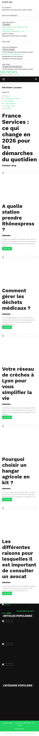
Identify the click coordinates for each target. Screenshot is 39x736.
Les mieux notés (9, 106)
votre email (6, 42)
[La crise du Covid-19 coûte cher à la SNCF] (19, 667)
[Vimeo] (8, 613)
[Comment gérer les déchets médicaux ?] (19, 271)
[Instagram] (4, 613)
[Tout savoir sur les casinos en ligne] (19, 646)
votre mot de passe (8, 22)
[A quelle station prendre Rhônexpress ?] (19, 187)
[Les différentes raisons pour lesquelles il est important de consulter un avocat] (19, 522)
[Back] (3, 5)
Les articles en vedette (12, 98)
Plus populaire (9, 101)
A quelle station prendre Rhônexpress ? (18, 217)
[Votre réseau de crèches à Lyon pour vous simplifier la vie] (19, 350)
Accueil (4, 84)
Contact (19, 725)
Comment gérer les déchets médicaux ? (16, 299)
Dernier (6, 96)
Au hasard (7, 108)
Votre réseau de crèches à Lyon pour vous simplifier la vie (18, 383)
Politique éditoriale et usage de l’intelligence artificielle (19, 733)
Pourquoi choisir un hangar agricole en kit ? (16, 471)
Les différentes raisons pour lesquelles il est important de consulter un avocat (19, 558)
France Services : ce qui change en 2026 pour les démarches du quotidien (19, 137)
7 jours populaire (9, 103)
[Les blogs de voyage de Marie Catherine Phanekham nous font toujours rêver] (19, 623)
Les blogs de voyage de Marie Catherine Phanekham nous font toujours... (18, 632)
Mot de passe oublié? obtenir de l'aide (15, 27)
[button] (3, 79)
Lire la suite (7, 248)
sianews (6, 235)
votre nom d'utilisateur (9, 15)
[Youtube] (10, 613)
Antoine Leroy (9, 165)
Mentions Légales (8, 723)
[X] (6, 613)
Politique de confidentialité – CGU (13, 31)
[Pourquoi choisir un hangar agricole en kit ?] (19, 440)
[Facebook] (2, 613)
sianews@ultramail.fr (25, 611)
